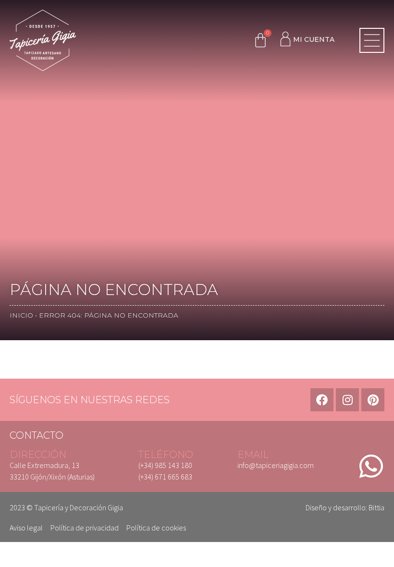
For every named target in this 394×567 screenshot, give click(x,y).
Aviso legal (26, 527)
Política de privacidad (84, 527)
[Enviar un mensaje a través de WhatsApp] (370, 466)
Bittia (376, 507)
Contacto (36, 435)
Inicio (21, 315)
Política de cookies (156, 527)
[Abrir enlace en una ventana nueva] (321, 399)
